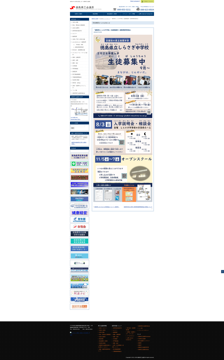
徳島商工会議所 (89, 8)
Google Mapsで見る (75, 119)
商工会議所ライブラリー (144, 340)
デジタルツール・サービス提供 (79, 53)
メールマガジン (130, 335)
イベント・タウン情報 (129, 14)
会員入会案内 (75, 28)
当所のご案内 (78, 14)
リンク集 (74, 90)
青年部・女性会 (76, 82)
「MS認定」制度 (79, 44)
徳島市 (139, 345)
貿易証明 (74, 71)
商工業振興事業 (76, 74)
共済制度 (74, 65)
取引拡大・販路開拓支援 (78, 50)
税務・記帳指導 (76, 57)
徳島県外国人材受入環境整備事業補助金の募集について (138, 207)
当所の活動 (75, 22)
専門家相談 (75, 68)
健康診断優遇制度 (79, 47)
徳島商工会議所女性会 (143, 349)
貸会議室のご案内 (112, 14)
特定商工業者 (75, 80)
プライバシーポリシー (143, 330)
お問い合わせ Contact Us (146, 14)
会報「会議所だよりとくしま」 (79, 86)
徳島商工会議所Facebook (144, 336)
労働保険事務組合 (77, 77)
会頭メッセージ (102, 328)
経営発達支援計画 (77, 30)
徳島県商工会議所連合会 (78, 93)
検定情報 (95, 14)
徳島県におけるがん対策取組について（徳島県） (106, 207)
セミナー (74, 33)
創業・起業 (75, 60)
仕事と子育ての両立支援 (78, 39)
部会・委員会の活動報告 (78, 25)
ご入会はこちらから (148, 1)
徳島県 (139, 343)
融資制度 (74, 36)
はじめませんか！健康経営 (79, 42)
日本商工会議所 (142, 338)
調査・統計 (75, 63)
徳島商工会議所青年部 (143, 347)
